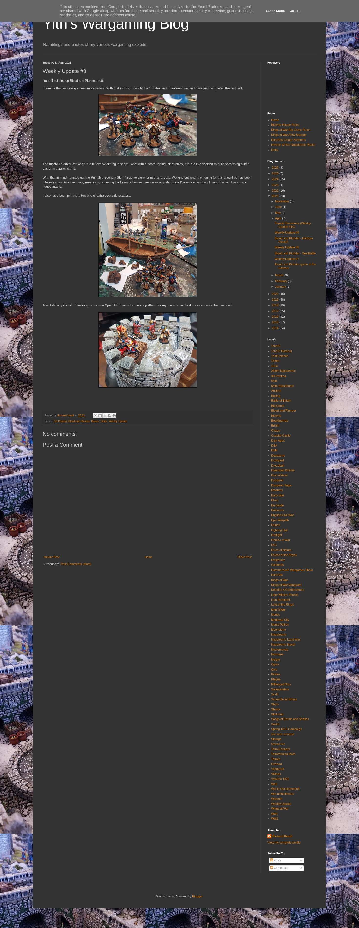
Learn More (275, 11)
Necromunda (279, 649)
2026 (275, 167)
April (278, 218)
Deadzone (278, 455)
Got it (295, 11)
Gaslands (277, 565)
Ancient (276, 391)
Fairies (275, 525)
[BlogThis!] (100, 415)
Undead (276, 764)
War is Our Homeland (285, 789)
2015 (275, 322)
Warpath (276, 799)
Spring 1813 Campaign (286, 729)
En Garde (277, 505)
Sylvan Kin (278, 744)
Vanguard (277, 769)
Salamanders (280, 689)
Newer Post (51, 557)
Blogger (197, 896)
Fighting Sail (279, 530)
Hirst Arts (277, 575)
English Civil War (282, 515)
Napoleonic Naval (283, 644)
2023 (275, 185)
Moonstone (278, 629)
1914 (274, 366)
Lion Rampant (280, 600)
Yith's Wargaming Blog (116, 23)
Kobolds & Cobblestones (287, 589)
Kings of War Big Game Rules (290, 130)
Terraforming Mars (283, 754)
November (282, 201)
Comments (280, 868)
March (279, 275)
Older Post (245, 557)
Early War (277, 495)
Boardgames (279, 420)
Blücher (276, 416)
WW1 (274, 814)
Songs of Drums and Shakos (290, 719)
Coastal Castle (281, 435)
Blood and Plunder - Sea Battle (295, 253)
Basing (275, 396)
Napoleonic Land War (285, 639)
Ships (104, 421)
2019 (275, 299)
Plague (276, 679)
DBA (274, 445)
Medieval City (280, 620)
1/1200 (275, 346)
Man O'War (278, 610)
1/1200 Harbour (281, 351)
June (279, 207)
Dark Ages (278, 440)
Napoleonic (278, 634)
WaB (274, 784)
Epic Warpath (280, 520)
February (281, 281)
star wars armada (282, 734)
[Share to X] (104, 415)
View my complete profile (284, 842)
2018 (275, 305)
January (281, 286)
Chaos (275, 430)
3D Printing (60, 421)
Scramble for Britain (284, 699)
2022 (275, 190)
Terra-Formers (280, 749)
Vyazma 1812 (280, 779)
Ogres (275, 664)
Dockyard (277, 460)
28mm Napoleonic (283, 371)
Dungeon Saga (281, 485)
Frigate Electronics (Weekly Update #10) (293, 225)
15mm (275, 361)
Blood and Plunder (79, 421)
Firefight (276, 535)
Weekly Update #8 (287, 247)
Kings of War (279, 580)
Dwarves (277, 490)
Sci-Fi (275, 694)
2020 (275, 294)
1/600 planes (279, 356)
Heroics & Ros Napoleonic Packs (293, 145)
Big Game (277, 406)
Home (149, 557)
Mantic (275, 614)
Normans (277, 654)
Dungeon (277, 480)
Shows (275, 709)
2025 (275, 173)
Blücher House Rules (285, 125)
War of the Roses (282, 793)
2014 (275, 328)
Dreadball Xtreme (283, 470)
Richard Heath (282, 836)
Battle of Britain (281, 400)
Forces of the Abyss (284, 555)
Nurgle (275, 659)
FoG (274, 545)
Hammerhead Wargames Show (292, 570)
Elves (274, 500)
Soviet (275, 724)
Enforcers (277, 510)
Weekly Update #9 (287, 232)
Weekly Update (118, 421)
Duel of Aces (279, 475)
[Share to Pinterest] (114, 415)
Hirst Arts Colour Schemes (288, 140)
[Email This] (95, 415)
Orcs (274, 669)
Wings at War (280, 808)
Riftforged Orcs (281, 684)
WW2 (274, 818)
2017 (275, 311)
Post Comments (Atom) (76, 564)
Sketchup (277, 714)
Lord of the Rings (282, 604)
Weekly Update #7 (287, 259)
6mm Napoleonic (282, 386)
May (278, 212)
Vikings (276, 774)
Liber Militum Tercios (284, 595)
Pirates (95, 421)
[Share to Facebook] (109, 415)
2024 (275, 179)
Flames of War (280, 540)
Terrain (275, 759)
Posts (277, 860)
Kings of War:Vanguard (286, 585)
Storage (276, 739)
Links (274, 150)
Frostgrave (278, 560)
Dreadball (277, 465)
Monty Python (280, 624)
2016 (275, 316)
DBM (274, 450)
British (275, 425)
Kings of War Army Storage (288, 135)
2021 (275, 196)
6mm (274, 381)
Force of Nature (281, 550)
